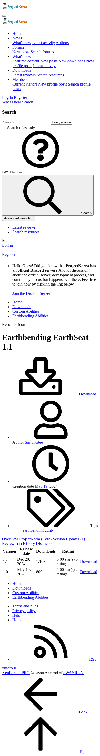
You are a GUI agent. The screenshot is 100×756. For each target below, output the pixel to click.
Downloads (21, 70)
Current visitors (24, 84)
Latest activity (43, 42)
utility (49, 530)
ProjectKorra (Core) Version (42, 539)
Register (8, 254)
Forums (18, 47)
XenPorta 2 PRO (16, 672)
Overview (10, 539)
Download (88, 561)
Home (17, 33)
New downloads (71, 61)
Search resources (50, 75)
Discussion (45, 543)
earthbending (34, 530)
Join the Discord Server (31, 293)
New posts (20, 52)
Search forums (42, 52)
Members (19, 79)
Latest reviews (24, 75)
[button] (40, 167)
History (29, 543)
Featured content (25, 61)
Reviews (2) (12, 543)
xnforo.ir (9, 668)
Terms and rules (25, 606)
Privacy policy (24, 610)
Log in (7, 245)
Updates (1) (75, 539)
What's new (21, 42)
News (17, 38)
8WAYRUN (73, 672)
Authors (62, 42)
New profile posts (52, 84)
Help (16, 615)
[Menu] (4, 16)
